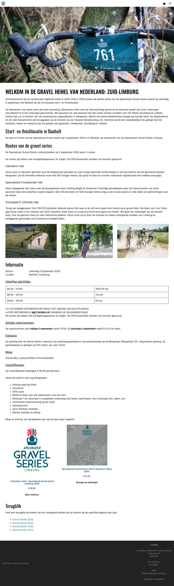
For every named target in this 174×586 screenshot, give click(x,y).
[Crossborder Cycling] (3, 3)
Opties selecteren (32, 494)
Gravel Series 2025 (22, 519)
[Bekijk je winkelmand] (164, 3)
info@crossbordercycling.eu (154, 573)
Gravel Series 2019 (22, 530)
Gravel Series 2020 (22, 526)
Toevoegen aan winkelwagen (87, 482)
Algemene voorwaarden (154, 579)
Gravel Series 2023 (22, 523)
